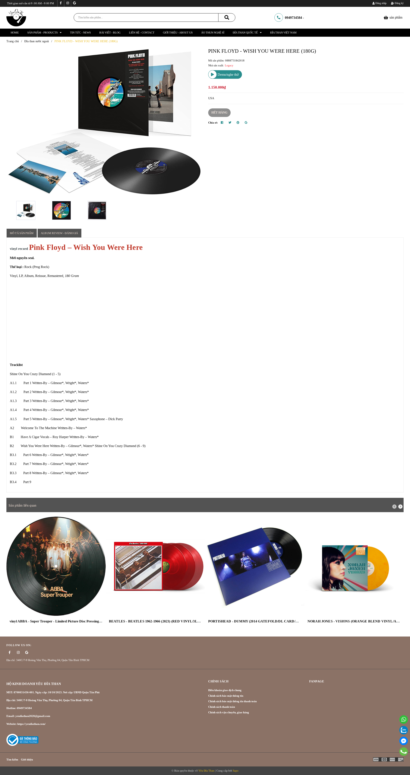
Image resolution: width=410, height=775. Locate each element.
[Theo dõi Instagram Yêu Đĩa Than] (67, 3)
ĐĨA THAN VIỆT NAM (283, 32)
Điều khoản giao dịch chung (225, 690)
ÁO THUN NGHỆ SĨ (212, 32)
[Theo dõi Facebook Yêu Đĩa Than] (60, 3)
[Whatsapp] (403, 719)
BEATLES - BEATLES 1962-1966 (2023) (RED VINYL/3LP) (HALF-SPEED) (167, 621)
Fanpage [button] (316, 681)
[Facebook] (403, 741)
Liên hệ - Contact (141, 32)
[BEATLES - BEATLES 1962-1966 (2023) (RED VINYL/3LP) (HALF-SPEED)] (155, 566)
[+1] (246, 122)
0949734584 (293, 17)
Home (15, 32)
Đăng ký (399, 3)
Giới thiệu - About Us (178, 32)
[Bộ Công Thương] (22, 739)
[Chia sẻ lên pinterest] (238, 122)
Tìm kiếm (12, 759)
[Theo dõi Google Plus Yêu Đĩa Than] (74, 3)
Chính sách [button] (218, 681)
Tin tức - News (80, 32)
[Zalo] (403, 730)
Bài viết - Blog (109, 32)
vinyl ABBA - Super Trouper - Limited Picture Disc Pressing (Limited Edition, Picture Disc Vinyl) (82, 621)
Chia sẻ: (213, 122)
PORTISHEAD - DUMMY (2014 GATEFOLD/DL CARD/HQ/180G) (259, 621)
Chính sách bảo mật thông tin (225, 695)
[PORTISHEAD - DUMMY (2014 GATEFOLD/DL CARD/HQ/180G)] (254, 566)
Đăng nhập (381, 3)
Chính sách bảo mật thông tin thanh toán (232, 701)
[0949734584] (403, 751)
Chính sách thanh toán (221, 706)
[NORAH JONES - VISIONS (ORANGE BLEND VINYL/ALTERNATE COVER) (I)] (354, 566)
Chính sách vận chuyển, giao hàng (228, 712)
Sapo (236, 770)
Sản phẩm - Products (42, 32)
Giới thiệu (27, 759)
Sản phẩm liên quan (22, 505)
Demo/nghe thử (228, 74)
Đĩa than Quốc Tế (245, 32)
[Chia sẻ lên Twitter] (230, 122)
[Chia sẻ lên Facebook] (222, 122)
